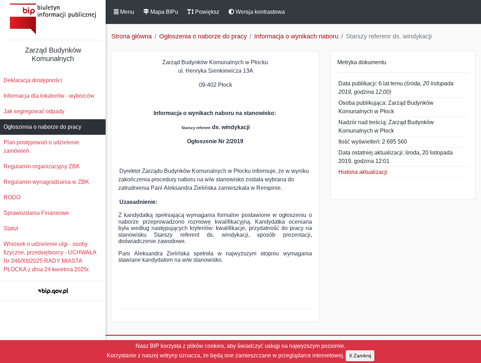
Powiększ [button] (206, 12)
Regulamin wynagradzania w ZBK (46, 182)
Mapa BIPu (163, 12)
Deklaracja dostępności (33, 80)
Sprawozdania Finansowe (36, 213)
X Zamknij (360, 355)
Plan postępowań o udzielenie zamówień (41, 146)
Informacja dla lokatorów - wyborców (49, 96)
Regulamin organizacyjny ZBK (42, 166)
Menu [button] (126, 12)
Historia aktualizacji (362, 172)
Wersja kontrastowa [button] (259, 12)
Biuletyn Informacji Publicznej (53, 19)
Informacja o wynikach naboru (296, 36)
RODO (12, 197)
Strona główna (131, 36)
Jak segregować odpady (34, 111)
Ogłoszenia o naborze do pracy (42, 127)
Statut (11, 228)
